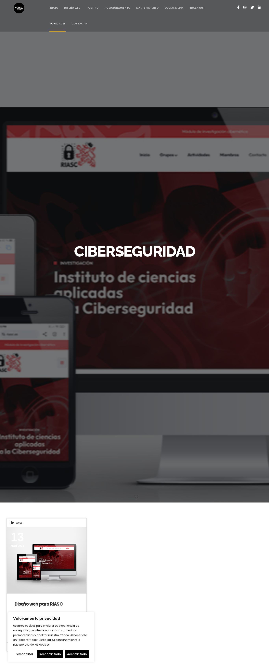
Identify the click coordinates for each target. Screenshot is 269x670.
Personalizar (24, 654)
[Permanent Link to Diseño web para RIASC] (46, 560)
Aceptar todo (77, 654)
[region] (51, 637)
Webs (19, 522)
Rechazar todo (50, 654)
